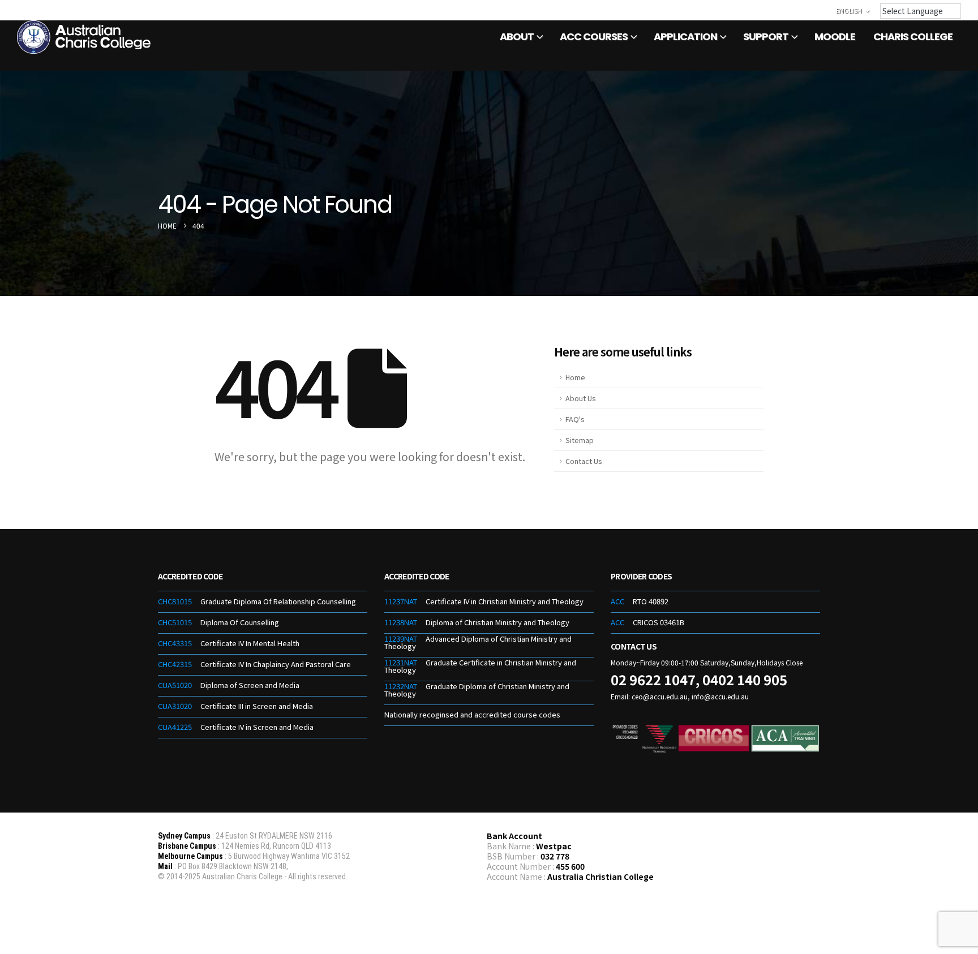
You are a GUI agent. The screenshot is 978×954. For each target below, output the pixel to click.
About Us (580, 398)
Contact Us (583, 460)
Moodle (834, 36)
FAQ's (574, 419)
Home (575, 377)
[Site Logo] (85, 37)
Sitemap (579, 440)
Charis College (913, 36)
